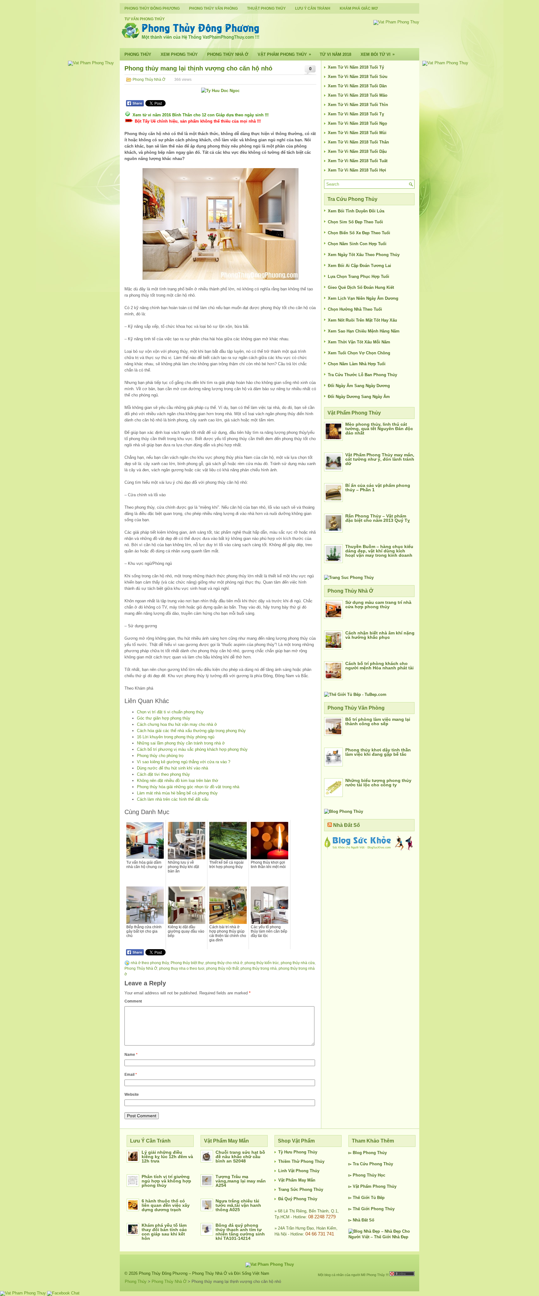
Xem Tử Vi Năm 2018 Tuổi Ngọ (357, 123)
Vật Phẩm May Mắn (296, 1180)
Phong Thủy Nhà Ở (227, 54)
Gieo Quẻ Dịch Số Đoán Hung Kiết (361, 287)
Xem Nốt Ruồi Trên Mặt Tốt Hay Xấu (362, 320)
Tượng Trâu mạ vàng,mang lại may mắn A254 (241, 1181)
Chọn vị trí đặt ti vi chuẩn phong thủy (170, 712)
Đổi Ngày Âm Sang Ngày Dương (359, 385)
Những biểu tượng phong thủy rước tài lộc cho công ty (378, 782)
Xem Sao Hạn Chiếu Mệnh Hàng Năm (364, 331)
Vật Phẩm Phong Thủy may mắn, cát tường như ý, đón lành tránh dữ (379, 459)
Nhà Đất (360, 1220)
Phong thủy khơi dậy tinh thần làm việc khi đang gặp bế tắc (378, 752)
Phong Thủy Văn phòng (213, 8)
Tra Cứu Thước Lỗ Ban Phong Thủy (362, 374)
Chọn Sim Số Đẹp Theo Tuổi (355, 222)
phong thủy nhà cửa (298, 963)
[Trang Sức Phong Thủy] (349, 577)
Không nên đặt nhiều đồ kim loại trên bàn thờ (177, 780)
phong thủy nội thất (222, 968)
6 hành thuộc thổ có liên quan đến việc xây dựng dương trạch (166, 1205)
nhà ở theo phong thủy (150, 963)
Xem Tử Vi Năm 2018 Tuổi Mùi (357, 132)
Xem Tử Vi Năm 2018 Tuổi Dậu (357, 151)
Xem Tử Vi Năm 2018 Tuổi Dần (357, 86)
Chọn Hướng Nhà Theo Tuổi (355, 309)
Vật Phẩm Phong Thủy (284, 54)
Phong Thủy (137, 54)
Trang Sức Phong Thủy (300, 1189)
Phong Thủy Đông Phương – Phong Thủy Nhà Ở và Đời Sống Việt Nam (204, 1273)
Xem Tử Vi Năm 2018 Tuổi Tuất (357, 160)
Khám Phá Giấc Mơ (359, 8)
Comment (133, 1001)
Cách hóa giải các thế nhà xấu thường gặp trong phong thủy (191, 730)
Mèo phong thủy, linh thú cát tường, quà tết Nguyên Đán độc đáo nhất (379, 428)
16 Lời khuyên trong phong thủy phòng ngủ (175, 737)
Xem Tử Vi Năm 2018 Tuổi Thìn (358, 104)
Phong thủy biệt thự (187, 963)
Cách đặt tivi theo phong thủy (163, 774)
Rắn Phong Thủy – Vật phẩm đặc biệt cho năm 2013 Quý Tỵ (377, 518)
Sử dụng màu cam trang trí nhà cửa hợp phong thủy (378, 604)
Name (131, 1054)
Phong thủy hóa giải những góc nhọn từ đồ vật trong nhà (188, 786)
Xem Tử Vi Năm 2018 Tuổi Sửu (357, 76)
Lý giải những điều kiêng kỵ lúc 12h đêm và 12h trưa (167, 1156)
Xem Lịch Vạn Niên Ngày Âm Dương (363, 298)
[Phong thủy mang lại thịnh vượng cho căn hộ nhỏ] (220, 224)
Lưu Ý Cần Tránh (312, 8)
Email (130, 1074)
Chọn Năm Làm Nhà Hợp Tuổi (357, 364)
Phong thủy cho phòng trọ (160, 755)
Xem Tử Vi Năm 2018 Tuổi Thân (358, 142)
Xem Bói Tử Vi (378, 54)
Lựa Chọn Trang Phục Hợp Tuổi (358, 276)
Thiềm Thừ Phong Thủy (301, 1161)
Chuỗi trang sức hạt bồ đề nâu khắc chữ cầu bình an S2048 (240, 1156)
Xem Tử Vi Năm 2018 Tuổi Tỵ (356, 114)
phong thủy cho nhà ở (224, 963)
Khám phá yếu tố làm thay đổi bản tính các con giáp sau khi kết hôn (164, 1232)
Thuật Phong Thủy (266, 8)
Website (131, 1094)
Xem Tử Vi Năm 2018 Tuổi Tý (356, 67)
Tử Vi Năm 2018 (335, 54)
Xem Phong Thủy (179, 54)
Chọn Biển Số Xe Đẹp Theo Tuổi (359, 233)
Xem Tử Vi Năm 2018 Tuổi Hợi (357, 170)
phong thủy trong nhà (258, 968)
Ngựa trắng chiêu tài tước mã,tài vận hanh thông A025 (238, 1205)
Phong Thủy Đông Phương (152, 8)
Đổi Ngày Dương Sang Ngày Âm (359, 396)
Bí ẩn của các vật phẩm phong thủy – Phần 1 (377, 487)
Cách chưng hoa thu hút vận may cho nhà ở (177, 724)
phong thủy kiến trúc (262, 963)
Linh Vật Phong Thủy (298, 1170)
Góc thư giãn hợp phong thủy (163, 718)
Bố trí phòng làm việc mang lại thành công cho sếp (377, 721)
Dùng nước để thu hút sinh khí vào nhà (172, 768)
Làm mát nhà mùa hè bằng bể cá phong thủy (177, 793)
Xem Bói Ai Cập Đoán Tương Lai (359, 265)
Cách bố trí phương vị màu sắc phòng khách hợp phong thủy (192, 749)
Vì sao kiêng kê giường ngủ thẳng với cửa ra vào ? (183, 762)
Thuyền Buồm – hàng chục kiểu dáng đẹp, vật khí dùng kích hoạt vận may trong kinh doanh (379, 551)
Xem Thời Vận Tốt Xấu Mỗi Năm (359, 342)
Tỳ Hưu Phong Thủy (297, 1152)
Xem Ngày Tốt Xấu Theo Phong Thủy (364, 254)
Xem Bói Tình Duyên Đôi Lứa (356, 211)
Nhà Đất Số (346, 825)
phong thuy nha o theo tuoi (181, 968)
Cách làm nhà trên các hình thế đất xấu (172, 799)
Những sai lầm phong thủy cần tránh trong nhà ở (181, 743)
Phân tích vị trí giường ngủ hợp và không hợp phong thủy (166, 1181)
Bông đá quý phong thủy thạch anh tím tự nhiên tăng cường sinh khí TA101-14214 (240, 1232)
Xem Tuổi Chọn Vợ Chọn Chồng (359, 353)
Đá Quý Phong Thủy (297, 1198)
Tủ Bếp (378, 1197)
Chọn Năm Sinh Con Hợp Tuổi (357, 243)
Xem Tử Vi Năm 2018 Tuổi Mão (357, 95)
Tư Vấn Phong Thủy (144, 19)
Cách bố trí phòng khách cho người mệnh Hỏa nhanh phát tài (379, 665)
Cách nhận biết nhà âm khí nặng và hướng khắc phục (380, 635)
